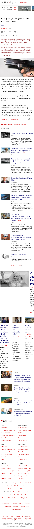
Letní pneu (28, 503)
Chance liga (4, 446)
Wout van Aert (22, 437)
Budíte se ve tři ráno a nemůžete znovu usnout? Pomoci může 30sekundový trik (21, 197)
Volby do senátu (6, 437)
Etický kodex (17, 518)
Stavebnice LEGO (7, 503)
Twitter (12, 516)
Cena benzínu (21, 486)
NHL (2, 459)
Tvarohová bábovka (23, 454)
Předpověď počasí (25, 483)
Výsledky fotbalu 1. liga (8, 449)
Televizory (15, 506)
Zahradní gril (21, 497)
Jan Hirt (20, 432)
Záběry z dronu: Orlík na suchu (28, 328)
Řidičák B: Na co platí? (24, 473)
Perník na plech (22, 459)
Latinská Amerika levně (8, 476)
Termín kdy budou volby (8, 435)
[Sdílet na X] (32, 119)
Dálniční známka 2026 (24, 468)
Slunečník (16, 495)
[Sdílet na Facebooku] (29, 119)
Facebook (5, 516)
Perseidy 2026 (11, 486)
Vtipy (12, 155)
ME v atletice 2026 (6, 454)
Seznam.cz (23, 2)
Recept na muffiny (23, 449)
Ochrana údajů (26, 518)
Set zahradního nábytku (9, 497)
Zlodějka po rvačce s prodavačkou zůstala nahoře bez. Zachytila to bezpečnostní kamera (21, 217)
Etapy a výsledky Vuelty (24, 430)
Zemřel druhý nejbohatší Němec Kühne (21, 179)
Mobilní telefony (23, 500)
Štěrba (24, 124)
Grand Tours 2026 (23, 440)
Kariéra (24, 516)
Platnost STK (21, 478)
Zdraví (12, 201)
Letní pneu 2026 (22, 465)
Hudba (12, 135)
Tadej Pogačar (22, 435)
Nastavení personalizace (22, 520)
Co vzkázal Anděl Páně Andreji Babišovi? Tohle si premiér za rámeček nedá (21, 150)
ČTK (2, 26)
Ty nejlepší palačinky (24, 446)
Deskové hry (7, 506)
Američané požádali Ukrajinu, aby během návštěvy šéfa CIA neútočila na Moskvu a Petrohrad (4, 334)
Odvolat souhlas (9, 520)
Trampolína (9, 495)
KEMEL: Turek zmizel (18, 254)
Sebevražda (17, 124)
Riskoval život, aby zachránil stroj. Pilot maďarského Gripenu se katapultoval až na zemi (21, 161)
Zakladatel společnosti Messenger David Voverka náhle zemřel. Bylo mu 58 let (21, 237)
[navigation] (2, 2)
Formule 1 (4, 456)
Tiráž (28, 516)
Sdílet (11, 32)
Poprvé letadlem (6, 468)
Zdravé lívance (22, 451)
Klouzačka (24, 495)
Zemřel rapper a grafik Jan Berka (22, 133)
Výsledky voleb (5, 432)
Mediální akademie (7, 518)
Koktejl (12, 222)
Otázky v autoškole (23, 476)
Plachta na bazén (23, 492)
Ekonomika (14, 182)
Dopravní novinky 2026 (24, 470)
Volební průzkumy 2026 (8, 430)
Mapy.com (16, 483)
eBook (5, 32)
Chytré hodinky (24, 506)
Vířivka (28, 497)
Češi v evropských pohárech (16, 489)
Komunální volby (6, 440)
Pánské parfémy (16, 509)
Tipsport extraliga (6, 451)
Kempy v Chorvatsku (7, 465)
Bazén (15, 492)
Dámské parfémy (18, 503)
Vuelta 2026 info (22, 427)
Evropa (13, 165)
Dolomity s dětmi (6, 478)
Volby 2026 (4, 427)
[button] (17, 67)
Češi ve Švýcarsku (6, 473)
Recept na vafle (22, 456)
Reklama (17, 516)
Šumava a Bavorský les (8, 470)
